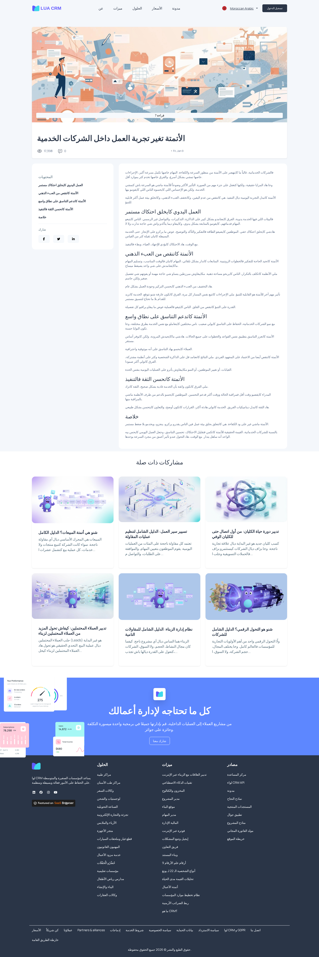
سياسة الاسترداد (208, 930)
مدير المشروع (171, 798)
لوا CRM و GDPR (234, 930)
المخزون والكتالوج (173, 790)
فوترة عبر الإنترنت (173, 831)
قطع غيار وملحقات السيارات (114, 839)
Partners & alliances (91, 930)
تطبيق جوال (234, 815)
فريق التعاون (170, 847)
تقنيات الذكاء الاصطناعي (177, 782)
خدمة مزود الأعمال (109, 855)
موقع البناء (168, 807)
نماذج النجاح (234, 798)
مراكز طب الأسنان (108, 782)
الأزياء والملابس (107, 823)
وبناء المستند (170, 855)
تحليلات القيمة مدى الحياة (178, 879)
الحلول (137, 8)
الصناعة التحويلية (107, 807)
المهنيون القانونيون (108, 847)
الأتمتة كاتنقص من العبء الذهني (58, 193)
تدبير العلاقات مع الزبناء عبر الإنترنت (184, 774)
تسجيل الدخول (275, 8)
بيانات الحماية (184, 930)
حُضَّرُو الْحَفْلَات (106, 863)
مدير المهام (169, 815)
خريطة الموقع (236, 839)
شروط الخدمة (135, 930)
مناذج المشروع (236, 823)
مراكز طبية (104, 774)
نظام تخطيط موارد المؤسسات (181, 895)
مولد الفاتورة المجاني (240, 831)
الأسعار (157, 8)
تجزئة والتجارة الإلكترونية (112, 815)
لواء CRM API (235, 782)
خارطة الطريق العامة (45, 940)
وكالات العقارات (107, 895)
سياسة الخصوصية (160, 930)
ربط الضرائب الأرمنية (175, 903)
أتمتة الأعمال (170, 887)
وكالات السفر (105, 790)
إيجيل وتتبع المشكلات (175, 839)
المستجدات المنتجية (239, 807)
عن (101, 8)
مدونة (176, 8)
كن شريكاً (52, 930)
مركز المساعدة (236, 774)
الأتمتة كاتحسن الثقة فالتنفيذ (55, 209)
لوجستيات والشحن (108, 798)
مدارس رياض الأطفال (110, 879)
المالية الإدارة (170, 823)
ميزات (117, 8)
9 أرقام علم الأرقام (174, 863)
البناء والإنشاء (105, 887)
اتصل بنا (256, 930)
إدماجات (115, 930)
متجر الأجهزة (105, 831)
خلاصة (42, 217)
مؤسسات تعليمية (107, 871)
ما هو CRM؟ (169, 911)
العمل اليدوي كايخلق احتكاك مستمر (60, 185)
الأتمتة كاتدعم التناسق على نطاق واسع (62, 201)
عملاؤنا (68, 930)
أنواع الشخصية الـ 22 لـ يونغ (178, 871)
